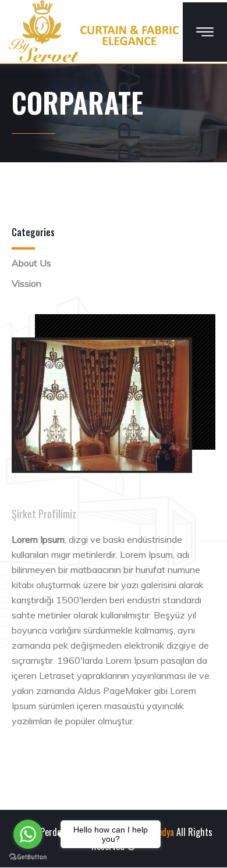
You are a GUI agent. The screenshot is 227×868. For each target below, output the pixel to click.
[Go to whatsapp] (27, 834)
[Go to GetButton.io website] (28, 856)
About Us (31, 263)
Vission (26, 283)
